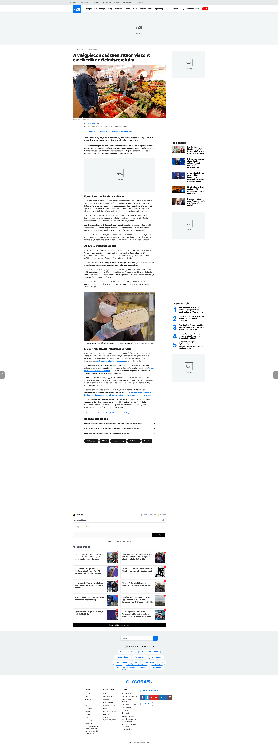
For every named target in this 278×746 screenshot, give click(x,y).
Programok (89, 720)
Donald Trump (149, 662)
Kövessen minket (109, 705)
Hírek (78, 49)
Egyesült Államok (121, 662)
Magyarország (92, 49)
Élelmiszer (134, 441)
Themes (87, 689)
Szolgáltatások (108, 689)
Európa (102, 9)
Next (135, 9)
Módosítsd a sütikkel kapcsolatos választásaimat (129, 726)
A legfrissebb (91, 9)
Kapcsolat (125, 713)
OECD (104, 441)
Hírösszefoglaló (108, 696)
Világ (110, 9)
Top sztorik (179, 142)
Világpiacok (91, 441)
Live (205, 9)
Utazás (128, 9)
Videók (87, 717)
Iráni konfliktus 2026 (150, 652)
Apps (105, 708)
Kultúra (143, 9)
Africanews (107, 714)
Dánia (119, 668)
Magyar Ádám (91, 123)
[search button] (136, 2)
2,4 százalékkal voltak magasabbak (111, 361)
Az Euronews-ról (127, 693)
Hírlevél (146, 704)
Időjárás (106, 699)
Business (118, 9)
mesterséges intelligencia (136, 668)
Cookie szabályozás (129, 705)
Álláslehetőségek (128, 716)
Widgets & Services (110, 711)
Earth (150, 9)
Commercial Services (129, 696)
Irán (162, 662)
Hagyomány (157, 668)
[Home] (73, 49)
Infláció (147, 441)
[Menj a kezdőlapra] (77, 9)
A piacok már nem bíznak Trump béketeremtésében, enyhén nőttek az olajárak (112, 428)
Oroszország (156, 657)
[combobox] (147, 2)
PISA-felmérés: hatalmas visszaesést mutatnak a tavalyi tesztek (107, 433)
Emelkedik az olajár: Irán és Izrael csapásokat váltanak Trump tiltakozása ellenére (113, 423)
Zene (135, 662)
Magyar (74, 2)
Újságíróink (89, 723)
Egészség (159, 9)
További (124, 689)
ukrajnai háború (122, 657)
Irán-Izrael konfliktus (128, 652)
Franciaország (140, 657)
